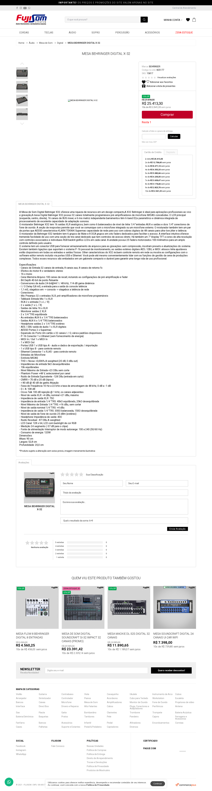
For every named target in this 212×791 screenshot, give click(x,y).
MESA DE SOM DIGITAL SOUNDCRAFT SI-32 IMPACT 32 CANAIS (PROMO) (81, 637)
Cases (19, 727)
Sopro (96, 32)
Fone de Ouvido (159, 702)
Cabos (110, 706)
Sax (18, 712)
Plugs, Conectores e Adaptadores (139, 707)
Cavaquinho (113, 694)
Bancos (19, 702)
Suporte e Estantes (70, 727)
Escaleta (179, 698)
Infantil (87, 723)
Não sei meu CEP (149, 142)
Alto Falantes (90, 706)
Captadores (112, 727)
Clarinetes (112, 712)
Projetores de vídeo (184, 702)
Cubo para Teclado (139, 698)
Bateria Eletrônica (24, 716)
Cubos (178, 694)
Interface (20, 706)
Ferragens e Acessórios (181, 717)
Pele (109, 716)
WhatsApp (21, 754)
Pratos (64, 716)
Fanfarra (20, 723)
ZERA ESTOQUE (184, 32)
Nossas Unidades (95, 746)
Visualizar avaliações (166, 77)
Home (21, 43)
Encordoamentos (160, 723)
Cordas (24, 32)
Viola (86, 694)
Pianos (87, 698)
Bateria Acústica (183, 712)
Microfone (66, 702)
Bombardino (90, 712)
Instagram (21, 750)
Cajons (155, 716)
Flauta (42, 712)
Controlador (67, 698)
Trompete (157, 712)
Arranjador (21, 698)
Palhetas (43, 727)
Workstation (158, 698)
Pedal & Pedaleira (92, 727)
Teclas (48, 32)
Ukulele (133, 694)
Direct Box (44, 706)
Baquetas (43, 716)
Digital (60, 43)
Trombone (135, 712)
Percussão (122, 32)
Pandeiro (134, 716)
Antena (179, 706)
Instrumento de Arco (162, 694)
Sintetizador (45, 698)
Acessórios (152, 32)
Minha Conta (172, 20)
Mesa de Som (46, 43)
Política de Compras (96, 750)
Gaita (64, 712)
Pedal (110, 723)
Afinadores (135, 723)
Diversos (134, 727)
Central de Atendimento (184, 8)
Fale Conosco (57, 746)
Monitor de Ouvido (139, 702)
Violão (19, 694)
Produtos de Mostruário (98, 770)
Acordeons (112, 698)
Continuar (157, 784)
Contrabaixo (67, 694)
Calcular (174, 136)
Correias (179, 723)
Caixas (42, 702)
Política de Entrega (96, 754)
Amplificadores (114, 702)
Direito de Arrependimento (100, 758)
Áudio (72, 32)
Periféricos (157, 706)
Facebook (20, 746)
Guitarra (43, 694)
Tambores (89, 716)
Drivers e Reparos (70, 706)
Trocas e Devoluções (97, 762)
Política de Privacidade (98, 766)
